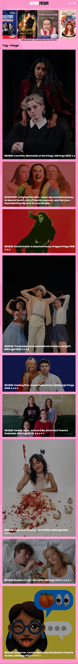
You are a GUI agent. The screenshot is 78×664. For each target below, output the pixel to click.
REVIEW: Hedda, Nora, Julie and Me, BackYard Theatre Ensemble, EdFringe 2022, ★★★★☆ (36, 432)
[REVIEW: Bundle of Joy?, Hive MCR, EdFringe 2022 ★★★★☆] (39, 561)
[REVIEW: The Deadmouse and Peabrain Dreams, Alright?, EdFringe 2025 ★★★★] (39, 304)
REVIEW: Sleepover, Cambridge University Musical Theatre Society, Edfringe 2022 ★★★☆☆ (38, 654)
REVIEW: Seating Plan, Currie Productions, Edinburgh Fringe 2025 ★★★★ (39, 387)
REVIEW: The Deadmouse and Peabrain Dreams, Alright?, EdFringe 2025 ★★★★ (37, 348)
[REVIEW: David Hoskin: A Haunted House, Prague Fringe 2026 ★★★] (39, 231)
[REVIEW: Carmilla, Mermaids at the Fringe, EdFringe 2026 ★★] (39, 104)
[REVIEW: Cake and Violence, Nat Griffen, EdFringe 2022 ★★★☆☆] (39, 488)
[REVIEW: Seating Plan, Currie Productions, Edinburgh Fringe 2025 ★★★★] (39, 373)
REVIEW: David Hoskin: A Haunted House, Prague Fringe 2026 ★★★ (39, 248)
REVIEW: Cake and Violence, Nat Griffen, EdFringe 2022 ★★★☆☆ (36, 532)
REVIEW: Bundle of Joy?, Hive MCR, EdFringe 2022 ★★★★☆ (37, 580)
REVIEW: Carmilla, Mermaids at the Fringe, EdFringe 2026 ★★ (39, 155)
